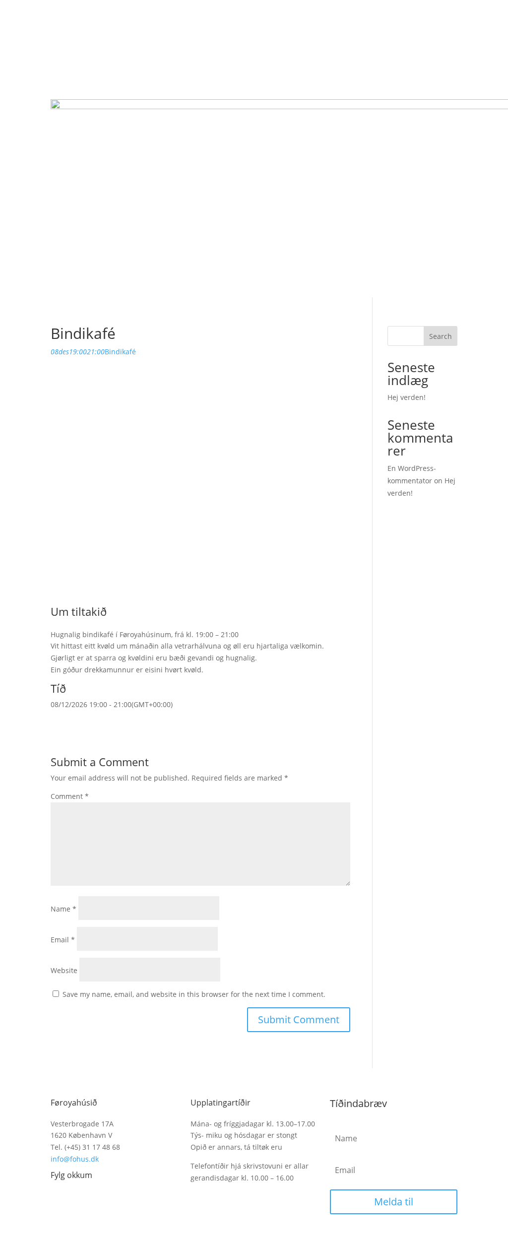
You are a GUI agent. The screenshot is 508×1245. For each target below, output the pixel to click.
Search (440, 336)
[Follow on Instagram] (78, 1198)
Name (63, 909)
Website (64, 970)
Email (63, 939)
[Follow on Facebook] (58, 1198)
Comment (70, 796)
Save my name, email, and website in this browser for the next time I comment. (194, 994)
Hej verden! (406, 397)
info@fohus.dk (75, 1159)
